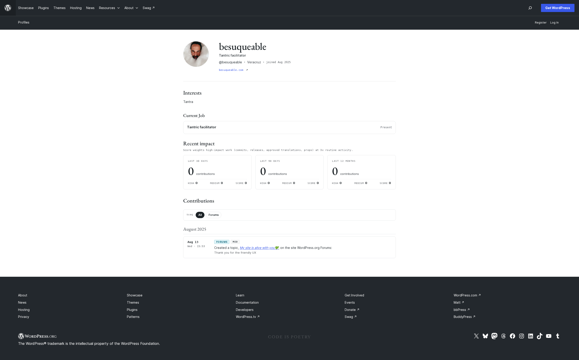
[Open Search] (530, 8)
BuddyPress (465, 317)
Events (350, 302)
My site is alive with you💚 (259, 248)
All (200, 215)
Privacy (23, 317)
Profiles (23, 22)
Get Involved (354, 295)
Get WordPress (557, 8)
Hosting (24, 310)
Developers (245, 310)
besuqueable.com (232, 70)
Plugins (132, 310)
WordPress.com (467, 295)
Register (541, 22)
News (22, 302)
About (22, 295)
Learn (240, 295)
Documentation (247, 302)
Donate (352, 310)
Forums (214, 215)
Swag (351, 317)
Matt (459, 302)
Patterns (133, 317)
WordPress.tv (248, 317)
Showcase (134, 295)
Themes (133, 302)
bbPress (462, 310)
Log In (554, 22)
